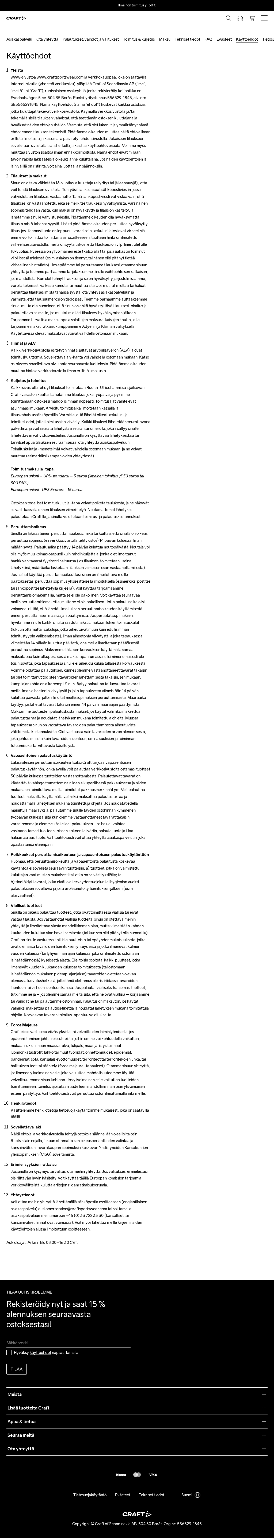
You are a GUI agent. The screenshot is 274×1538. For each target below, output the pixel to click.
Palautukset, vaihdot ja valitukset (91, 39)
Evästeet (224, 39)
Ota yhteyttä (47, 39)
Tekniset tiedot (187, 39)
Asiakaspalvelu (19, 39)
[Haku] (228, 18)
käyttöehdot (40, 1352)
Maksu (164, 39)
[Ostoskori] (252, 18)
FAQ (208, 39)
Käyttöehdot (247, 39)
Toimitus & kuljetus (139, 39)
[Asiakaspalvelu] (240, 18)
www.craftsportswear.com (60, 77)
